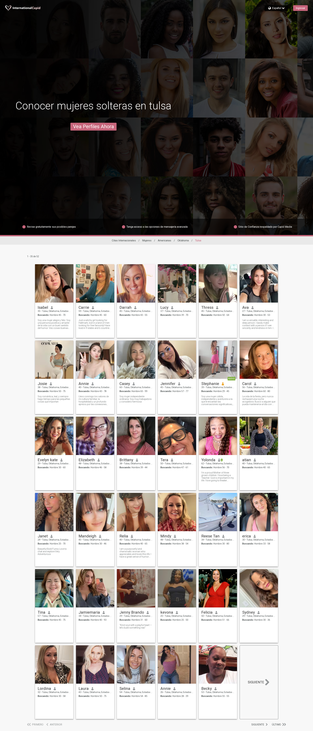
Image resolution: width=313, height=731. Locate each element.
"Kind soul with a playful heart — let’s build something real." (135, 626)
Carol (246, 383)
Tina (41, 612)
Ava (245, 307)
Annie (84, 383)
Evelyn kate (48, 460)
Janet (43, 536)
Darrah (125, 307)
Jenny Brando (131, 612)
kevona (166, 612)
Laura (84, 688)
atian (246, 460)
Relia (123, 536)
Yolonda (208, 460)
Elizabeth (87, 460)
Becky (206, 688)
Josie (42, 383)
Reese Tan (210, 536)
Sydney (248, 612)
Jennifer (167, 383)
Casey (124, 383)
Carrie (84, 307)
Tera (164, 460)
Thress (207, 307)
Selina (124, 688)
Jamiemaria (89, 612)
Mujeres (146, 240)
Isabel (43, 307)
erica (246, 536)
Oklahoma (183, 240)
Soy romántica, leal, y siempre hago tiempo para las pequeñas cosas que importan (54, 399)
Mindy (165, 536)
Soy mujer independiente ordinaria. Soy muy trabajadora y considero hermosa (135, 399)
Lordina (44, 688)
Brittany (126, 460)
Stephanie (210, 383)
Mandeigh (87, 536)
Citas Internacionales (124, 240)
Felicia (207, 612)
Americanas (164, 240)
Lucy (164, 307)
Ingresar (300, 8)
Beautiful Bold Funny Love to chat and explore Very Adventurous (52, 551)
